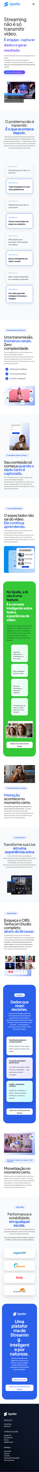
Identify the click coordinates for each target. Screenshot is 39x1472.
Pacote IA (7, 1426)
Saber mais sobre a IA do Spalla (19, 745)
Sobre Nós (7, 1451)
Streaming (7, 1424)
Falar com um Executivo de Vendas (19, 1111)
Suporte (7, 1453)
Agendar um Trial (19, 1380)
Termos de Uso (9, 1460)
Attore (6, 1440)
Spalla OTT (7, 1435)
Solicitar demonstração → (14, 72)
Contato (7, 1456)
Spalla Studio (8, 1442)
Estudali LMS (8, 1438)
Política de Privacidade (11, 1458)
